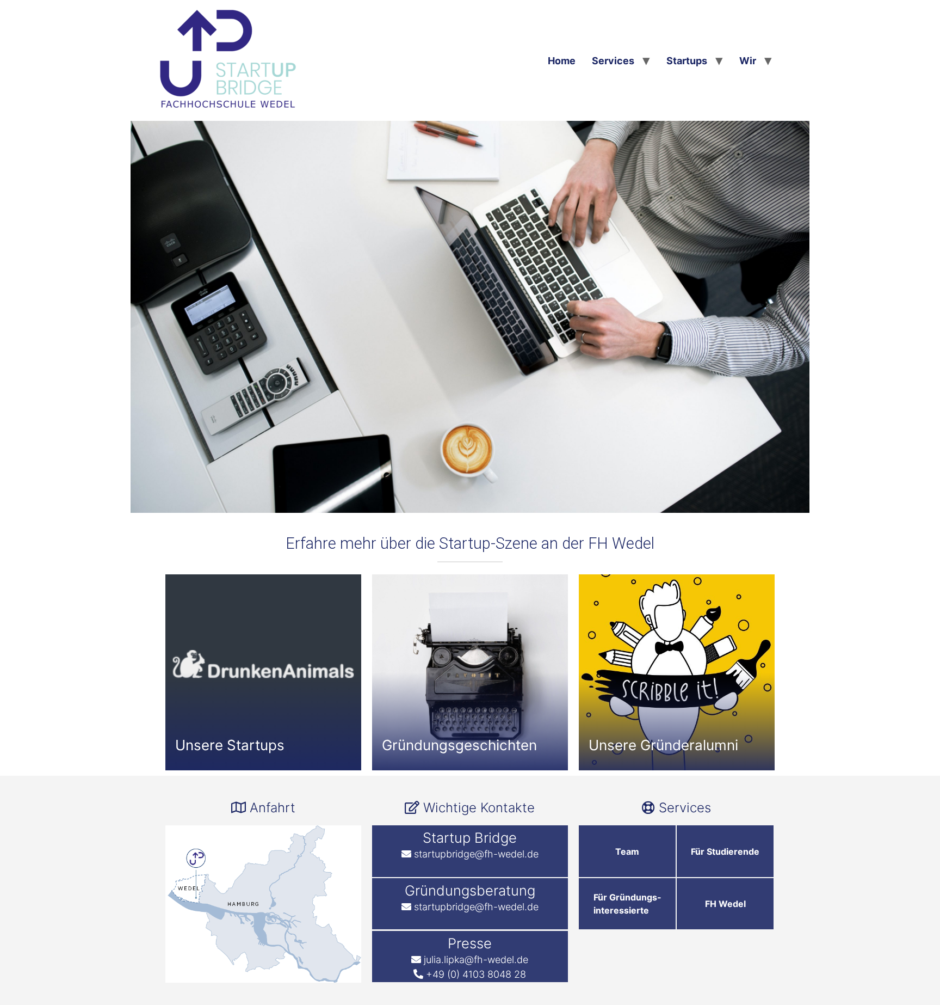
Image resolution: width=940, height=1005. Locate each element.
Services (613, 60)
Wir (747, 60)
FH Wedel (725, 903)
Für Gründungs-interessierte (627, 904)
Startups (686, 60)
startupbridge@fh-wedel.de (476, 854)
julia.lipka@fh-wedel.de (476, 959)
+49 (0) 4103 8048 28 (476, 974)
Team (627, 851)
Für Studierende (725, 851)
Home (562, 60)
